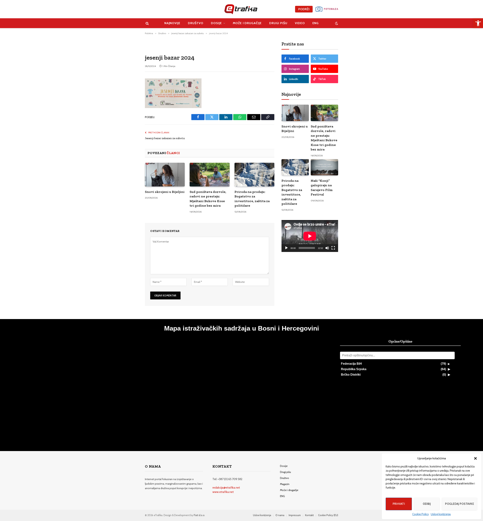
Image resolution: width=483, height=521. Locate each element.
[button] (475, 458)
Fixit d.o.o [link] (199, 515)
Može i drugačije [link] (247, 23)
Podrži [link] (303, 9)
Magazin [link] (284, 484)
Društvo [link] (195, 23)
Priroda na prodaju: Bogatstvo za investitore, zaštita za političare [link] (252, 199)
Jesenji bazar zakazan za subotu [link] (165, 138)
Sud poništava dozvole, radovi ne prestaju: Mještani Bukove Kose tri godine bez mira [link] (208, 199)
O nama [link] (279, 515)
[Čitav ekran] (333, 248)
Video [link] (300, 23)
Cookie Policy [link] (420, 514)
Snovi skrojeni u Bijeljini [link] (165, 192)
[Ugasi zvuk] (327, 248)
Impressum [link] (295, 515)
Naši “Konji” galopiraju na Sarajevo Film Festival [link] (322, 187)
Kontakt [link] (309, 515)
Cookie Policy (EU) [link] (328, 515)
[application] (309, 236)
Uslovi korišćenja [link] (441, 514)
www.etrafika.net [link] (223, 492)
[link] (478, 23)
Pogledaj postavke (459, 504)
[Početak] (286, 248)
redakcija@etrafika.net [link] (226, 487)
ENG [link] (315, 23)
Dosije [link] (216, 23)
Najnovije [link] (172, 23)
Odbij (427, 504)
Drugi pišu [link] (278, 23)
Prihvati (399, 504)
